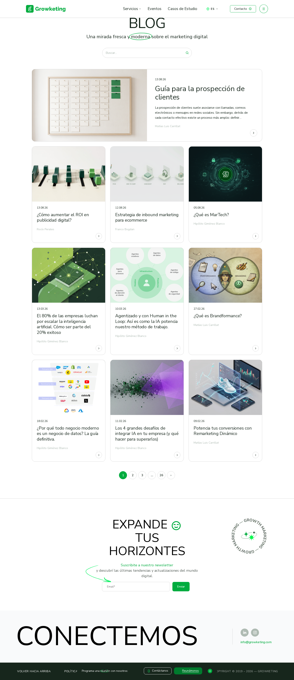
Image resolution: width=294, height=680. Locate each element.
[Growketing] (46, 9)
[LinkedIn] (245, 633)
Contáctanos (160, 671)
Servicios (130, 8)
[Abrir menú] (263, 8)
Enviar (181, 587)
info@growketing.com (256, 642)
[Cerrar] (210, 671)
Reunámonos (190, 671)
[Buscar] (187, 52)
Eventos (154, 8)
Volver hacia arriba (34, 671)
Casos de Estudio (182, 8)
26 (161, 475)
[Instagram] (255, 633)
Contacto (240, 9)
